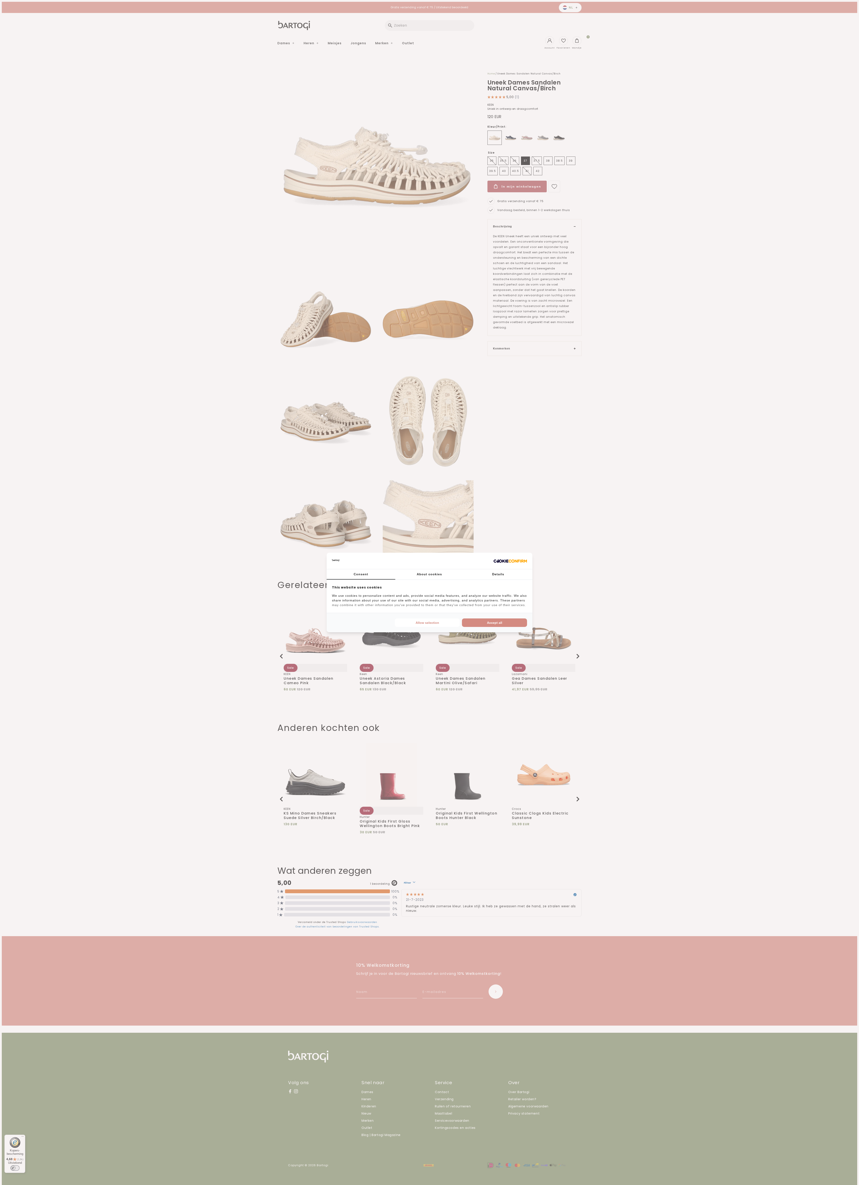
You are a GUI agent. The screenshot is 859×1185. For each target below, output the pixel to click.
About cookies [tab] (429, 574)
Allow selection (427, 622)
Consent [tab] (361, 574)
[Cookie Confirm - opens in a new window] (510, 561)
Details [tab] (498, 574)
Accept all (494, 622)
